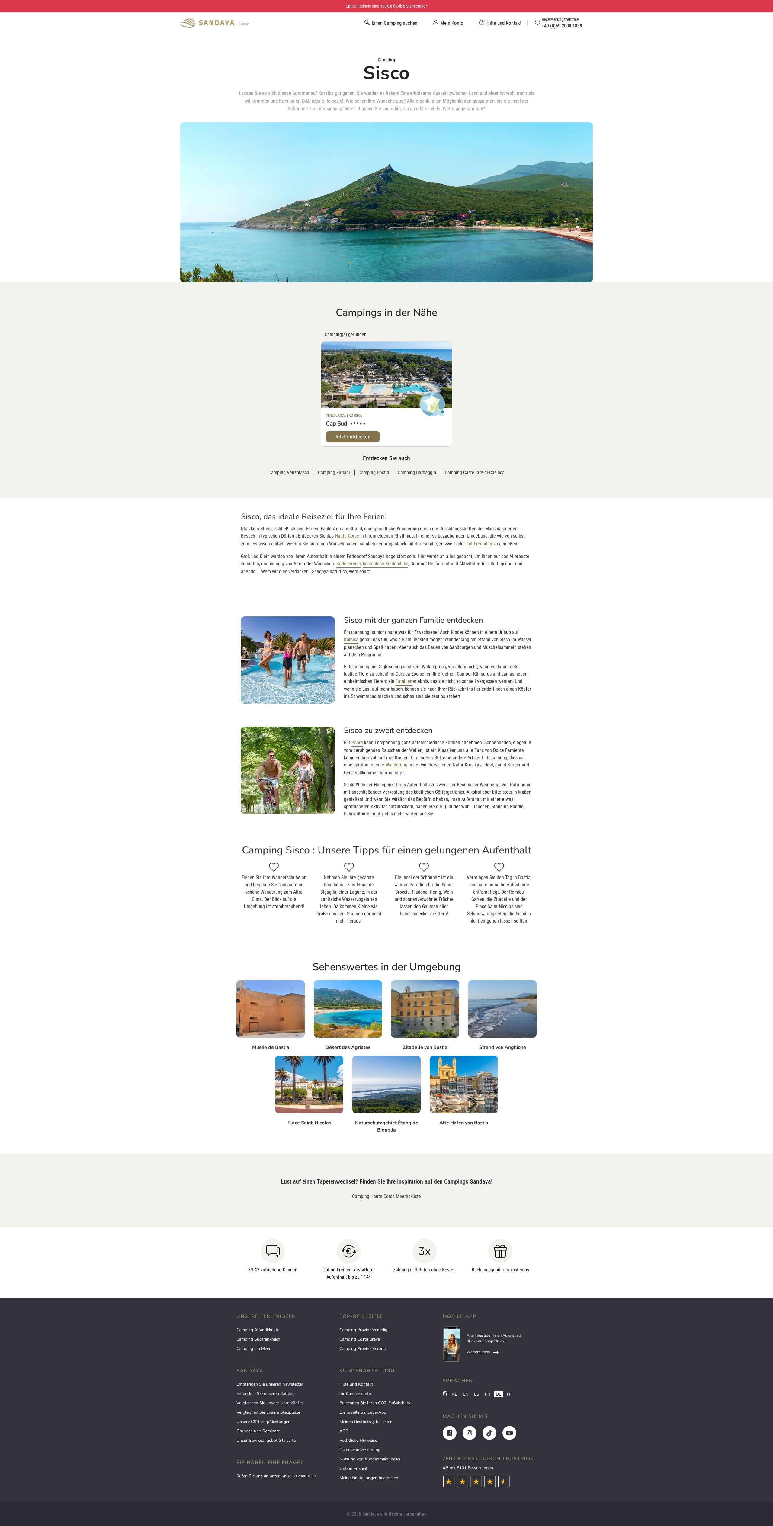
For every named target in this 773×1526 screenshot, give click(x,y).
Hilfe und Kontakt (356, 1384)
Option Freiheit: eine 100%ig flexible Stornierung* (386, 6)
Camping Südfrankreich (258, 1339)
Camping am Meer (253, 1348)
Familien (404, 681)
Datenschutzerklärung (359, 1450)
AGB (343, 1431)
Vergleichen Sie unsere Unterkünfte (269, 1403)
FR (487, 1394)
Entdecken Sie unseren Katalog (265, 1393)
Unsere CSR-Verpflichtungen (263, 1422)
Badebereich (348, 564)
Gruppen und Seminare (258, 1431)
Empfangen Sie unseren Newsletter (269, 1384)
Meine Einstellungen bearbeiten (368, 1478)
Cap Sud (336, 423)
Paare (357, 742)
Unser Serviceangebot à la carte (266, 1440)
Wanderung (396, 765)
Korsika (351, 639)
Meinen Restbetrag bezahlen (366, 1422)
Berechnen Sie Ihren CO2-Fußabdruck (375, 1403)
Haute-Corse (347, 536)
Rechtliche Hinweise (358, 1440)
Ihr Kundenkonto (355, 1393)
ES (476, 1394)
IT (509, 1394)
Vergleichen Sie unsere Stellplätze (268, 1412)
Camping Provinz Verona (362, 1348)
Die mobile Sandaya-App (362, 1412)
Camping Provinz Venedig (363, 1330)
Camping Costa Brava (359, 1339)
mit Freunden (479, 544)
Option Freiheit (353, 1468)
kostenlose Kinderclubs (385, 564)
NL (454, 1394)
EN (465, 1394)
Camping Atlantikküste (257, 1330)
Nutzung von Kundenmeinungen (369, 1459)
